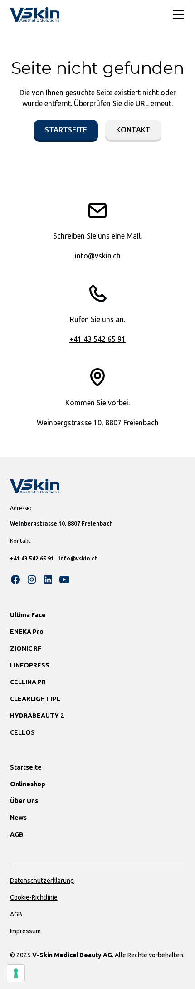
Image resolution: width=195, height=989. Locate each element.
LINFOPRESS (29, 665)
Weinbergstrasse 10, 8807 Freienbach (98, 423)
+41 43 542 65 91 (97, 339)
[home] (35, 14)
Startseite (66, 130)
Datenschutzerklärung (42, 880)
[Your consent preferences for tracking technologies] (15, 973)
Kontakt (133, 130)
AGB (17, 834)
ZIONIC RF (25, 648)
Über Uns (24, 800)
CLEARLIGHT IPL (35, 698)
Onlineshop (27, 784)
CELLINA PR (28, 682)
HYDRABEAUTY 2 (37, 715)
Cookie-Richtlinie (34, 897)
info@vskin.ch (98, 256)
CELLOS (22, 732)
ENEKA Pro (27, 631)
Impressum (25, 931)
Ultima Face (28, 615)
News (18, 817)
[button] (176, 14)
